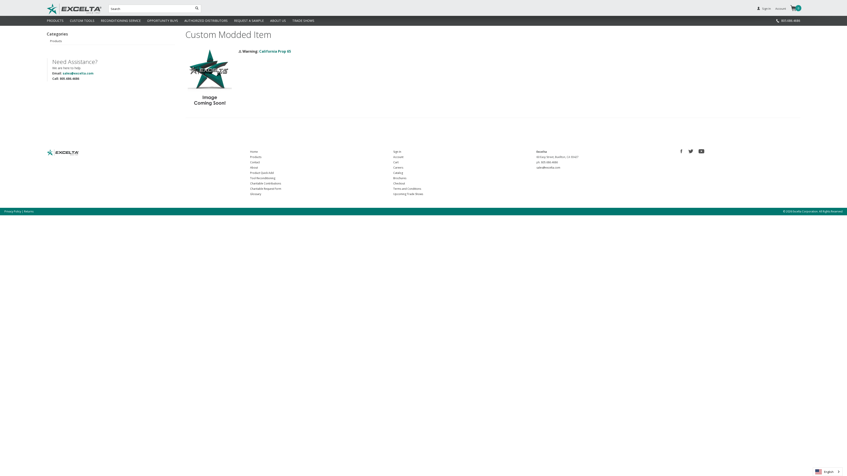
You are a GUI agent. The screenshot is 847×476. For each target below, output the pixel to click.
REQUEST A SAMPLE (249, 21)
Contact (255, 162)
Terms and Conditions (407, 189)
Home (254, 152)
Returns (29, 211)
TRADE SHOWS (303, 21)
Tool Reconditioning (262, 178)
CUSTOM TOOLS (82, 21)
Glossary (255, 194)
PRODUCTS (55, 21)
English (829, 472)
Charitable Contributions (265, 183)
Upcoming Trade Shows (408, 194)
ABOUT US (278, 21)
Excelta (61, 14)
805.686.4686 (790, 21)
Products (56, 41)
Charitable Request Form (265, 189)
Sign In (766, 9)
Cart (396, 162)
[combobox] (828, 471)
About (254, 167)
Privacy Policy (12, 211)
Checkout (399, 183)
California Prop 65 (275, 51)
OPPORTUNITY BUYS (162, 21)
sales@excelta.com (78, 73)
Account (780, 9)
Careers (398, 167)
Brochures (399, 178)
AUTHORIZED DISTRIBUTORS (206, 21)
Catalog (398, 173)
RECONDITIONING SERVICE (121, 21)
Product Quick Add (262, 173)
